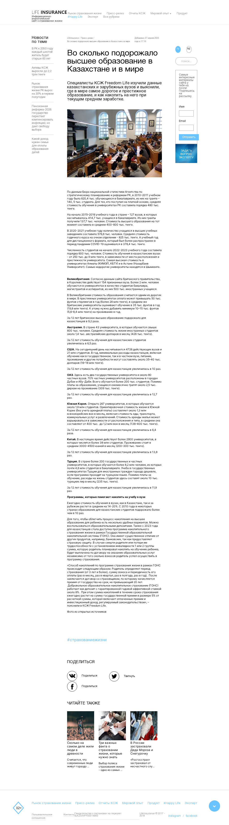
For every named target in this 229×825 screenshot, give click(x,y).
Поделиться (89, 676)
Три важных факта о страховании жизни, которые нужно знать (110, 750)
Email (182, 121)
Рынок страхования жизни (85, 13)
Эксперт (93, 17)
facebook (191, 816)
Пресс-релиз (115, 13)
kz (188, 48)
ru (178, 48)
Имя (181, 107)
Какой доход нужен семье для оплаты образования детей (40, 146)
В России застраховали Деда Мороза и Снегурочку (141, 748)
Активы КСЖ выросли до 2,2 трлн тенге (41, 71)
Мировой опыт (160, 13)
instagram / (177, 816)
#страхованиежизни (87, 640)
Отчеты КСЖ (137, 13)
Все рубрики (111, 17)
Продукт (182, 13)
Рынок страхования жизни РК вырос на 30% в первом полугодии (43, 90)
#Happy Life (75, 17)
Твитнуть (129, 676)
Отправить (188, 137)
